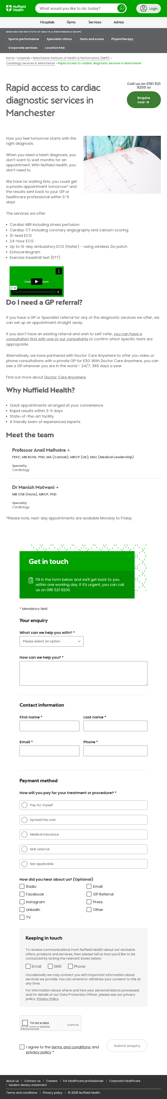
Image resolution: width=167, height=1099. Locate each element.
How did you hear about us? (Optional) (56, 879)
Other (98, 909)
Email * (26, 741)
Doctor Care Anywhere (65, 377)
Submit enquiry (127, 1046)
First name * (31, 717)
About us (12, 1081)
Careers (51, 1081)
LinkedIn (33, 909)
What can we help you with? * (47, 632)
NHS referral (39, 849)
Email (98, 886)
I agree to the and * (62, 1050)
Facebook (35, 894)
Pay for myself (41, 805)
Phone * (91, 741)
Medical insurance (44, 834)
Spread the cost (43, 819)
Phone (79, 966)
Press (98, 901)
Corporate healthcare (124, 1081)
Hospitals (47, 22)
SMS (58, 966)
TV (28, 917)
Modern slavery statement (28, 1085)
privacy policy (38, 1052)
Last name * (95, 717)
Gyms (71, 22)
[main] (83, 551)
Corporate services (22, 48)
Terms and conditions (21, 1093)
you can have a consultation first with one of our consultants (74, 336)
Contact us (32, 1081)
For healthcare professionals (83, 1081)
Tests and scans (91, 39)
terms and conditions (71, 1047)
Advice (119, 22)
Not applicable (42, 864)
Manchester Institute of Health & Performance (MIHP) (43, 31)
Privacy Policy (48, 999)
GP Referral (103, 894)
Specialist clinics (59, 39)
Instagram (35, 901)
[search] (81, 8)
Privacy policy (52, 1093)
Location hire (55, 48)
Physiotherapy (122, 39)
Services (95, 22)
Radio (31, 886)
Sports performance (23, 39)
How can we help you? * (42, 657)
